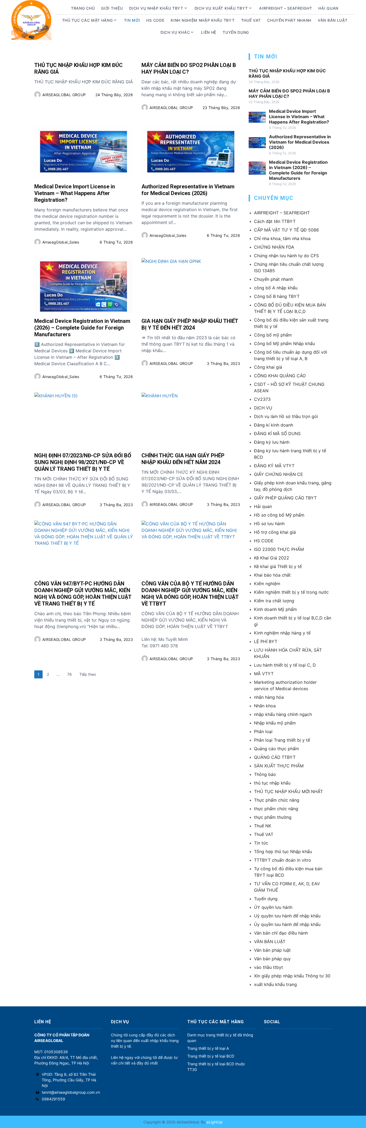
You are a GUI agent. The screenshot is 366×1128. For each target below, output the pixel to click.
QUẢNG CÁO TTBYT (275, 757)
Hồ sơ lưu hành (269, 523)
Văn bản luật (332, 20)
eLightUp (214, 1122)
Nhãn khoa (265, 705)
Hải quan (263, 506)
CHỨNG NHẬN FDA (274, 247)
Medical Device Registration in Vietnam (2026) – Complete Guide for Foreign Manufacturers (82, 328)
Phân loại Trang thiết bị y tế (282, 740)
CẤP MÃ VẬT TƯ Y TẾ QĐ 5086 (286, 230)
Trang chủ (83, 8)
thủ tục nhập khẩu (272, 783)
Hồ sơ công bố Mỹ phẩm (279, 515)
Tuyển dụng (236, 32)
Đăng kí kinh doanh (273, 425)
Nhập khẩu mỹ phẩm (275, 723)
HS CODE (155, 20)
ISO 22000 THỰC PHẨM (279, 549)
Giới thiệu (112, 8)
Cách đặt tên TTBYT (275, 221)
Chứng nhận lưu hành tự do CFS (286, 255)
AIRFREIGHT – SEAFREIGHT (285, 8)
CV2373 (262, 399)
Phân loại (263, 731)
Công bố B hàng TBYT (277, 296)
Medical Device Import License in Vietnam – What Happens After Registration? (74, 193)
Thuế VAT (251, 20)
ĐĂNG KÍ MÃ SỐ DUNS (277, 433)
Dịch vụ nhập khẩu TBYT (156, 8)
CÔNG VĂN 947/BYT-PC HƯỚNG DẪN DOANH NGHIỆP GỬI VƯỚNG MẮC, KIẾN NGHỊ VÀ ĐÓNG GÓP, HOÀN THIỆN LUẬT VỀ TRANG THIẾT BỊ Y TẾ (82, 593)
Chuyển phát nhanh (289, 20)
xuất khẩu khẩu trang (275, 984)
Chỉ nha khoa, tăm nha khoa (282, 238)
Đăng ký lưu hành (271, 442)
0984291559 (53, 1099)
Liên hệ (208, 32)
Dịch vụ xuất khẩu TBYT (221, 8)
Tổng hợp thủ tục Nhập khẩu (283, 851)
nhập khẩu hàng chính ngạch (283, 714)
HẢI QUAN (328, 8)
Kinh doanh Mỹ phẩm (275, 609)
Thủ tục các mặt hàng (87, 20)
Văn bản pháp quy (272, 958)
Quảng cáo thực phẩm (276, 748)
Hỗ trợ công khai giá (275, 532)
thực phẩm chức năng (276, 808)
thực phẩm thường (273, 817)
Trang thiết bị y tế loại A (208, 1048)
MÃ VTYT (264, 673)
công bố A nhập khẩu (275, 287)
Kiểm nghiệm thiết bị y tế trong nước (291, 592)
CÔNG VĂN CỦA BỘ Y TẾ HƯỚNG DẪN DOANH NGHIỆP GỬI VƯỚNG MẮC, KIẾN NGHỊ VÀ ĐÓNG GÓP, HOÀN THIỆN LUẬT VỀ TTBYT (189, 593)
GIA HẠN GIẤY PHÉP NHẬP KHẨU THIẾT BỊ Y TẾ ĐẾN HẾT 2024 (189, 324)
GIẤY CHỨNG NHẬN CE (278, 474)
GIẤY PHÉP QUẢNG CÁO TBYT (285, 497)
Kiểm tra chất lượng (274, 600)
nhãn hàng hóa (269, 697)
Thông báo (265, 774)
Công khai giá (268, 367)
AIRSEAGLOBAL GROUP (64, 94)
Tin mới (132, 20)
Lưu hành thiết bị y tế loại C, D (285, 665)
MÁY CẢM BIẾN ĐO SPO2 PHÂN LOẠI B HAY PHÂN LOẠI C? (188, 68)
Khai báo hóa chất (272, 575)
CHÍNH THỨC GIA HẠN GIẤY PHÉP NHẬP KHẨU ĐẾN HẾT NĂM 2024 (183, 458)
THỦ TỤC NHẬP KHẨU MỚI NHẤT (288, 791)
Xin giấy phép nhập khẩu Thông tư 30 (292, 975)
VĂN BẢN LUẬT (269, 941)
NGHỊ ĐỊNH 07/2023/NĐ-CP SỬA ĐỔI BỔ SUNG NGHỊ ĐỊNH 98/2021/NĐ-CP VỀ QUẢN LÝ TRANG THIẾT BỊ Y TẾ (82, 462)
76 (69, 674)
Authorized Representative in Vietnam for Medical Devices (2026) (187, 189)
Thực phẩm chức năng (276, 800)
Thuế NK (262, 825)
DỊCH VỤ (263, 407)
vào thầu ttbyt (268, 967)
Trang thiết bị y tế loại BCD (210, 1056)
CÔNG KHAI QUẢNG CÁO (280, 375)
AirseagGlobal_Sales (60, 242)
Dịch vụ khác (175, 32)
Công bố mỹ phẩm (273, 335)
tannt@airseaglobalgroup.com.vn (71, 1092)
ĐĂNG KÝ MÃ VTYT (274, 465)
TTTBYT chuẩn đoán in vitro (282, 860)
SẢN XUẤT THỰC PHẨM (279, 765)
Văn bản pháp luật (272, 950)
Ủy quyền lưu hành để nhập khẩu (287, 924)
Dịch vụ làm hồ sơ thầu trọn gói (286, 416)
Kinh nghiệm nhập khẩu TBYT (202, 20)
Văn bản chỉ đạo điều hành (281, 933)
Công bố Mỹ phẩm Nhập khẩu (284, 343)
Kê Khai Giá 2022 (271, 558)
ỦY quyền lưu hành (273, 907)
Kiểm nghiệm (267, 583)
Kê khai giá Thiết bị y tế (278, 566)
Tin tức (261, 843)
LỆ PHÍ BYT (265, 641)
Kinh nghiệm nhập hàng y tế (282, 633)
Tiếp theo (87, 674)
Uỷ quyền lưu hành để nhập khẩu (287, 915)
